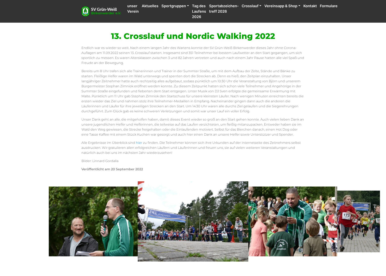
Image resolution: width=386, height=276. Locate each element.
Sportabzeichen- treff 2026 (224, 8)
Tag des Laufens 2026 (199, 11)
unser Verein (133, 8)
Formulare (329, 6)
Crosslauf (250, 6)
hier (139, 143)
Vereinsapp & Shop (280, 6)
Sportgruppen (173, 6)
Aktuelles (150, 6)
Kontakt (310, 6)
